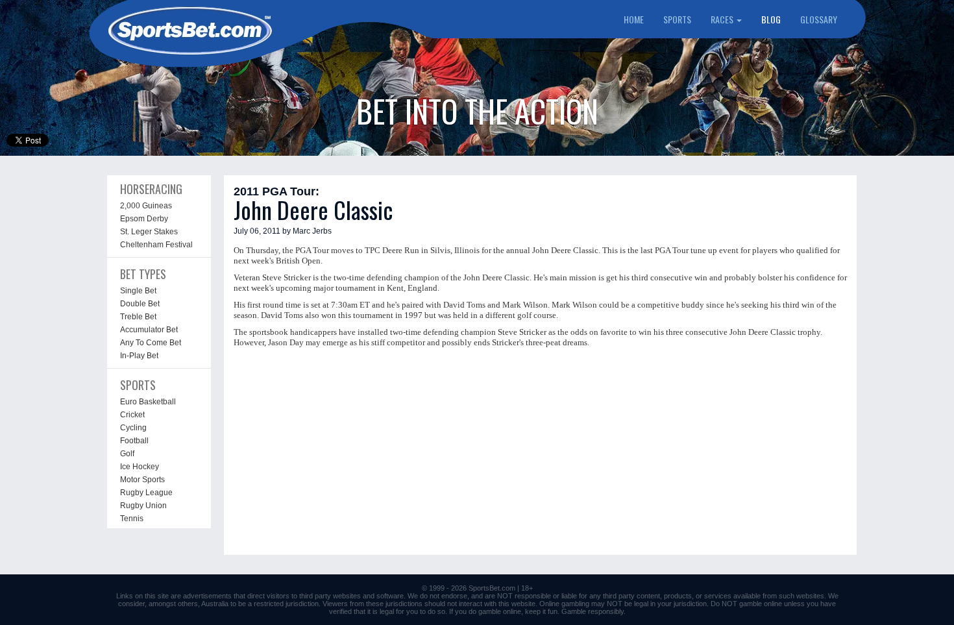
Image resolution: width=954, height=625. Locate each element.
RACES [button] (723, 19)
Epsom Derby (144, 218)
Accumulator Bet (149, 329)
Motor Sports (142, 479)
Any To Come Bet (150, 342)
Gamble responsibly (592, 611)
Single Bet (138, 290)
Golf (127, 453)
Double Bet (140, 303)
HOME (634, 19)
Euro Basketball (148, 401)
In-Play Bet (139, 355)
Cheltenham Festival (156, 244)
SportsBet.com (492, 588)
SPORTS (677, 19)
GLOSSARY (818, 19)
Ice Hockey (139, 466)
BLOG (771, 19)
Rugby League (146, 492)
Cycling (133, 427)
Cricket (132, 414)
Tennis (131, 518)
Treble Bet (138, 316)
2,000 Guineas (146, 205)
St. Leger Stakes (149, 231)
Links (124, 596)
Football (134, 440)
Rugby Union (143, 505)
